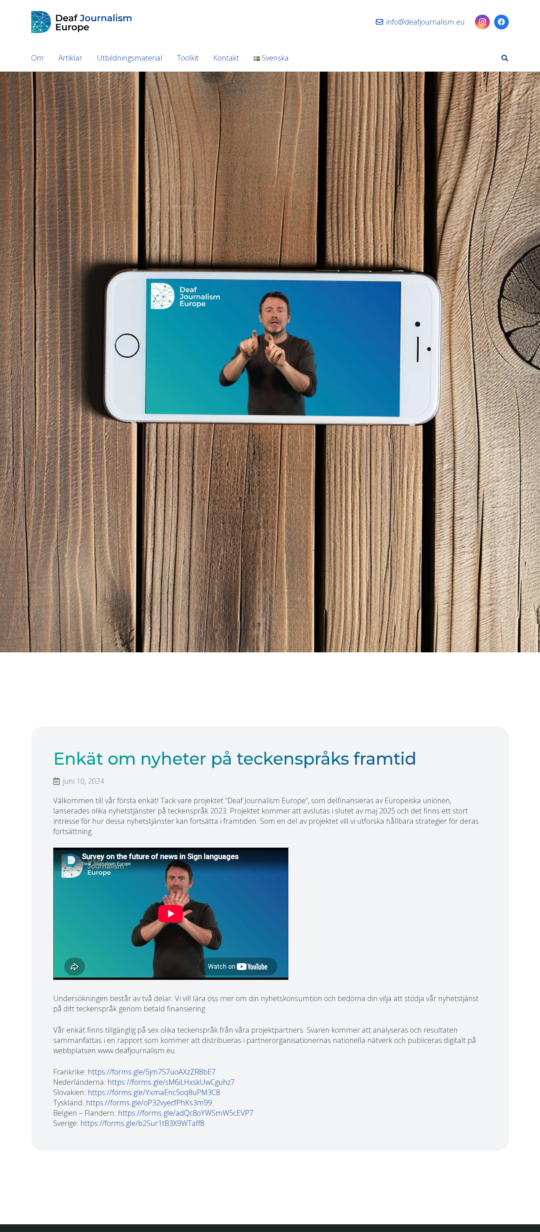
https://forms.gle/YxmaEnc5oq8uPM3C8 (154, 1092)
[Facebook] (501, 22)
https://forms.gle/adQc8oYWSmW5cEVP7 (185, 1113)
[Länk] (81, 22)
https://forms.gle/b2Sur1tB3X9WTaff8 (142, 1123)
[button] (504, 58)
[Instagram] (482, 22)
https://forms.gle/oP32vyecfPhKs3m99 (149, 1103)
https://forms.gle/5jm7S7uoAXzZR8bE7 (152, 1072)
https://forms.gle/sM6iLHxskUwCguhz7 (171, 1082)
